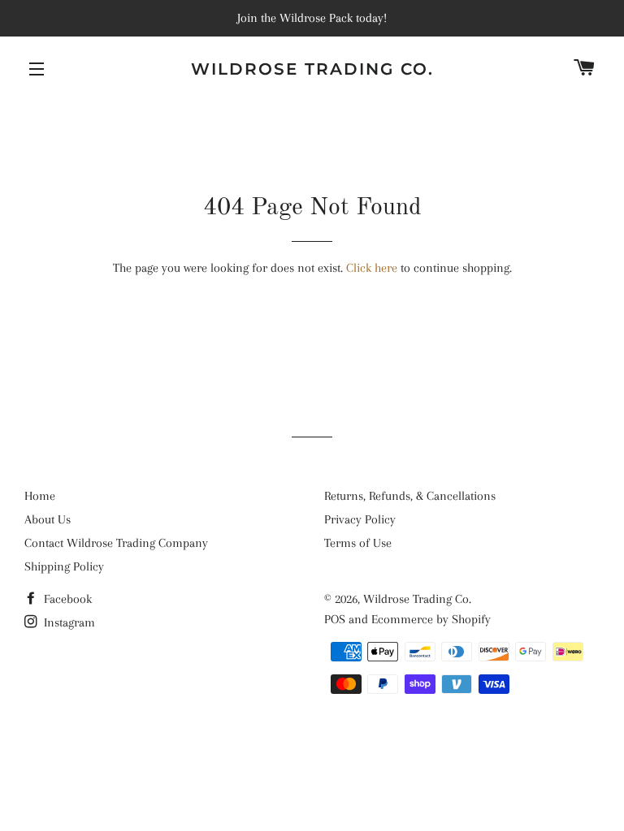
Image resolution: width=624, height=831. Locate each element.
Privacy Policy (360, 519)
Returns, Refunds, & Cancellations (410, 496)
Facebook (66, 599)
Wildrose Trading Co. (312, 69)
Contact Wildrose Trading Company (116, 543)
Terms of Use (358, 543)
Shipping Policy (64, 566)
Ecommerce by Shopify (431, 619)
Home (39, 496)
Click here (371, 267)
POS (334, 619)
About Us (47, 519)
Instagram (68, 622)
